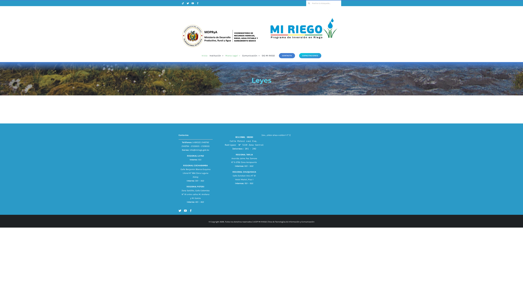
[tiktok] (183, 3)
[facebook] (198, 3)
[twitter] (188, 3)
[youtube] (193, 3)
